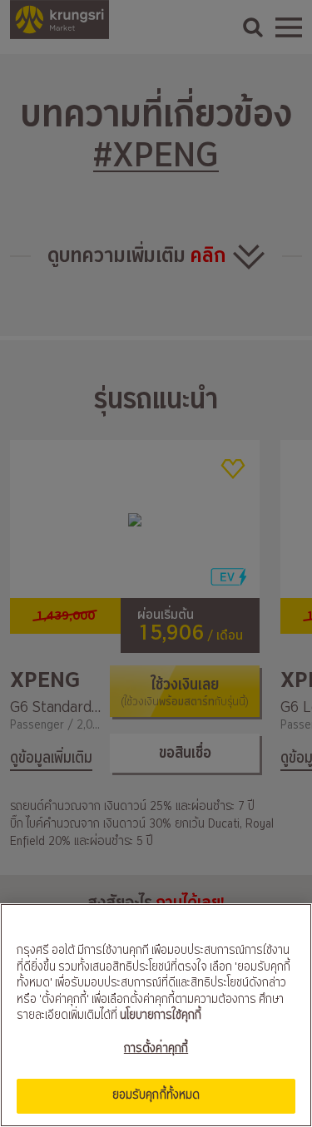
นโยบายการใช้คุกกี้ (160, 1015)
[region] (156, 1015)
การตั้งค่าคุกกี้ (156, 1048)
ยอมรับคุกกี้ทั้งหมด (156, 1095)
